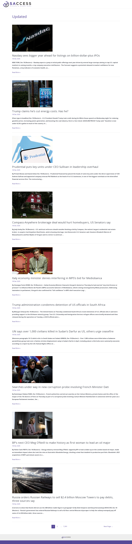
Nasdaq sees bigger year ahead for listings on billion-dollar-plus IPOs (56, 55)
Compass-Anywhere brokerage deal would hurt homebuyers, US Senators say (61, 222)
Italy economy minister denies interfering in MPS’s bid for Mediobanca (57, 278)
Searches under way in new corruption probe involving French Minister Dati (60, 387)
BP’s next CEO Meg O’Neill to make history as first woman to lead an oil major (61, 442)
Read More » (16, 72)
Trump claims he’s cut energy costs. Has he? (40, 111)
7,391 (65, 526)
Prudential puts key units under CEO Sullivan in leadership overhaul (55, 167)
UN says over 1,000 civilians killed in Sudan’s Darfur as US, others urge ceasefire (63, 331)
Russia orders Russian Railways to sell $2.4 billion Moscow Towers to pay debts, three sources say (62, 499)
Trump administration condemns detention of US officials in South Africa (58, 305)
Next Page (108, 526)
